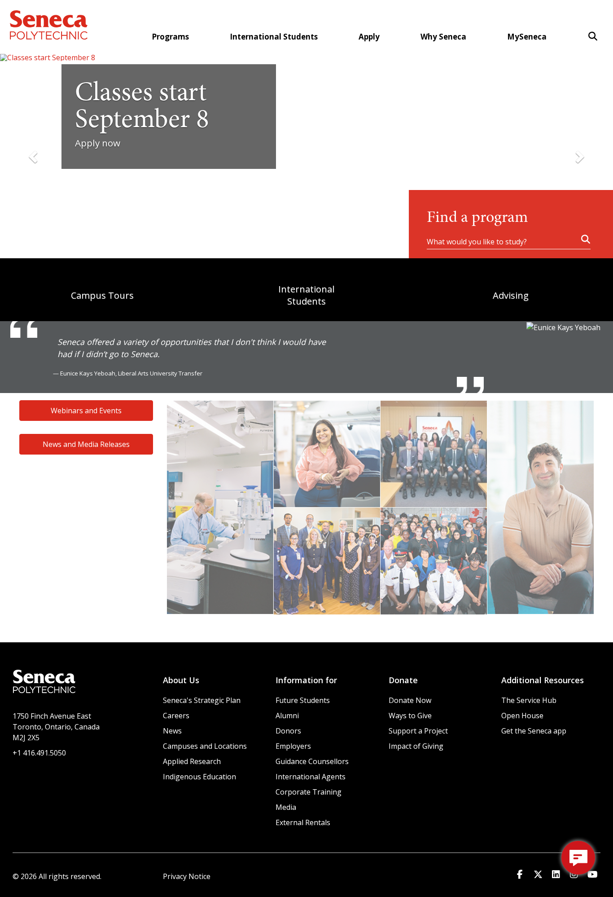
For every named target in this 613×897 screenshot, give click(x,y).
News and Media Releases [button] (86, 444)
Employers (293, 746)
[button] (592, 36)
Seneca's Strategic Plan (202, 700)
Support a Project (418, 731)
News (172, 731)
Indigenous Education (199, 777)
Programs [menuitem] (170, 36)
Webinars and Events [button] (86, 410)
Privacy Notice (186, 876)
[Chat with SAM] (578, 858)
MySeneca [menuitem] (527, 36)
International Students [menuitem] (274, 36)
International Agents (311, 777)
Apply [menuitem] (369, 36)
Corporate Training (309, 792)
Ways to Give (410, 715)
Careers (176, 715)
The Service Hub (528, 700)
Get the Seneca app (533, 731)
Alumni (287, 715)
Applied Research (192, 761)
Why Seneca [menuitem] (443, 36)
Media (286, 807)
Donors (288, 731)
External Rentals (303, 822)
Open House (522, 715)
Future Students (303, 700)
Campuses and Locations (205, 746)
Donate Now (410, 700)
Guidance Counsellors (312, 761)
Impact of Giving (416, 746)
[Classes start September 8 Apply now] (306, 57)
